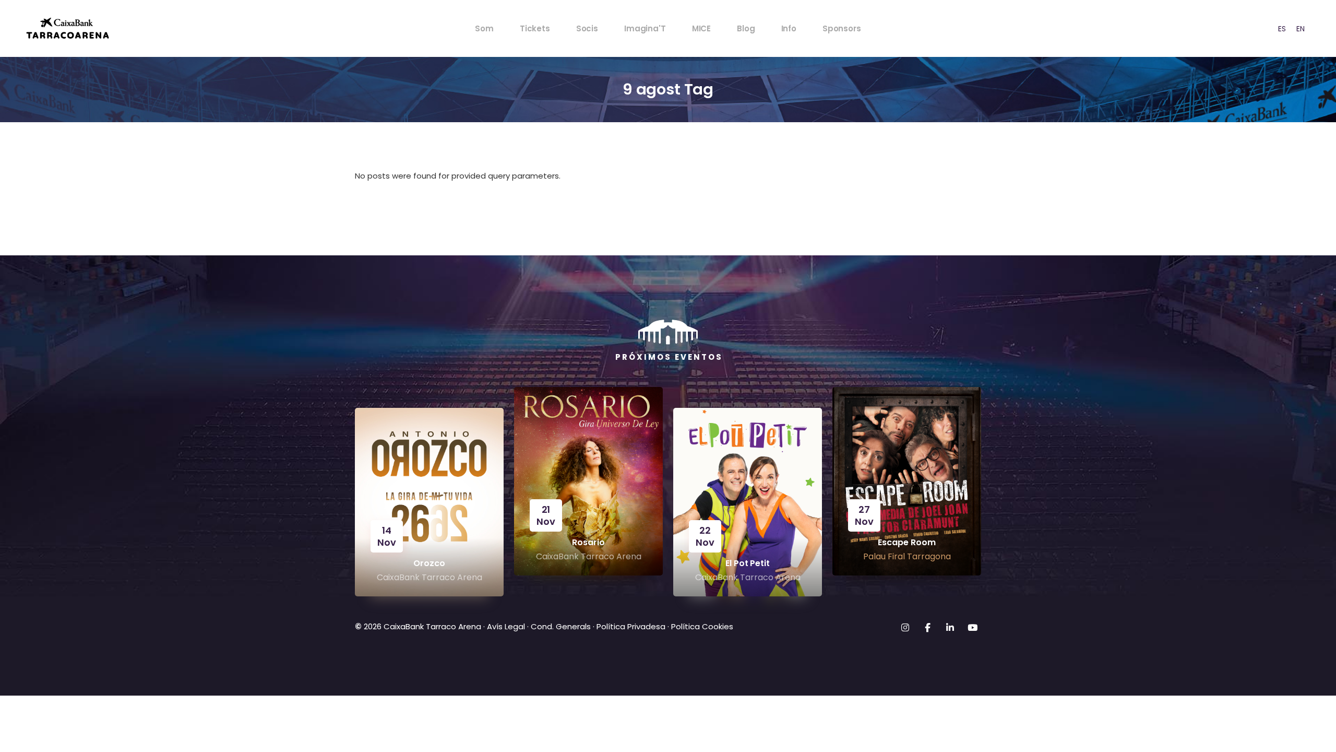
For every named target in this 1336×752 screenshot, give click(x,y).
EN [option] (1300, 29)
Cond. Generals (561, 626)
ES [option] (1282, 29)
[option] (1282, 28)
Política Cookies (702, 626)
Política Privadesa (631, 626)
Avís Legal (506, 626)
